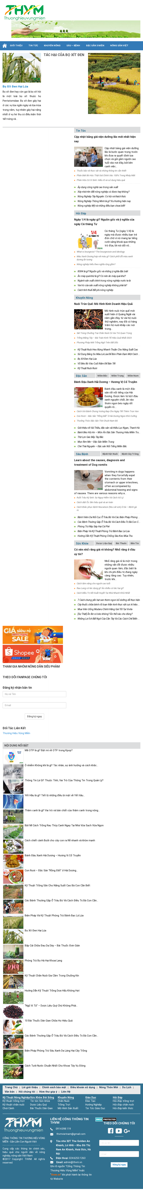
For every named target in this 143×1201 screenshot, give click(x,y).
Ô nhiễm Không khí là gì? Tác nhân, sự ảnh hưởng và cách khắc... (61, 765)
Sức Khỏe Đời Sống (42, 1097)
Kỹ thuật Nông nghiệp (16, 1097)
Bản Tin (135, 543)
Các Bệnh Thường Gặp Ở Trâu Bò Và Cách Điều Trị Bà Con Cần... (61, 900)
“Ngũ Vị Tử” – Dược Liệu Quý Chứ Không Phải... (51, 1005)
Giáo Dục (90, 1097)
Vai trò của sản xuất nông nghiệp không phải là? (102, 285)
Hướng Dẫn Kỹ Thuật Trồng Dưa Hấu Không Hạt (52, 990)
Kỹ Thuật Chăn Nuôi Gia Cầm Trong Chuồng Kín (52, 975)
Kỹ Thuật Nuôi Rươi (87, 368)
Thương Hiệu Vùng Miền (16, 733)
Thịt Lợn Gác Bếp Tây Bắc (90, 437)
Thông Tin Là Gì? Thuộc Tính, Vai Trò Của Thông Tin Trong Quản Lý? (64, 780)
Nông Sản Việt (119, 45)
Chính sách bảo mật (54, 1087)
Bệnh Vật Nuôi (110, 454)
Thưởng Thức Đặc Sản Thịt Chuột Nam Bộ (97, 420)
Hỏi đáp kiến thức (123, 1108)
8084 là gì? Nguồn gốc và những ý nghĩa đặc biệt (103, 271)
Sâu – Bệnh (73, 45)
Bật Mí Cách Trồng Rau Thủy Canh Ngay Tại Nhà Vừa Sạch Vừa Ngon (64, 825)
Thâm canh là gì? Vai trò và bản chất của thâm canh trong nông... (62, 810)
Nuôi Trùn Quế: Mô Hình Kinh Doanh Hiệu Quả (103, 304)
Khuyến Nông (52, 45)
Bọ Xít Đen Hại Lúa (15, 86)
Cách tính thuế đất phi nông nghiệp (95, 290)
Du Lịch (126, 1087)
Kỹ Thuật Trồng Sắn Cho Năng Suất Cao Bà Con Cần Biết (57, 885)
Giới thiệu (16, 45)
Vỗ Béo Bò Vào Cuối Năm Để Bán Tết (96, 363)
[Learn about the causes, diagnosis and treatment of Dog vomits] (88, 480)
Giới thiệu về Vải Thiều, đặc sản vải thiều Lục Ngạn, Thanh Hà (109, 427)
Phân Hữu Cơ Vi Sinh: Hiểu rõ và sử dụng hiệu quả (101, 180)
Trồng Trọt (64, 1104)
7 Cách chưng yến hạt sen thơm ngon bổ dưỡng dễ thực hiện (109, 600)
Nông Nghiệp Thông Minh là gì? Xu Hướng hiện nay (104, 201)
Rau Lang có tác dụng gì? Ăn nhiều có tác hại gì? (100, 588)
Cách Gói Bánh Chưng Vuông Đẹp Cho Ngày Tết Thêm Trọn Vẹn (108, 411)
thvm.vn (56, 1174)
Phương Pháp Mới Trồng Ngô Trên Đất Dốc (97, 342)
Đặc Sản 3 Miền (95, 45)
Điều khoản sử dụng (82, 1087)
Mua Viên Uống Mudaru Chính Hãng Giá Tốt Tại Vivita (105, 609)
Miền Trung (117, 375)
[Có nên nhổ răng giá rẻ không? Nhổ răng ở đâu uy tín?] (88, 569)
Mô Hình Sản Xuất (68, 1108)
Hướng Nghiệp (93, 1104)
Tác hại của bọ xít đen (64, 55)
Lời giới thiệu (30, 1087)
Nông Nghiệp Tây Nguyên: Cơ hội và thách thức (102, 196)
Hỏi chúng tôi (27, 1091)
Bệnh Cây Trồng (130, 454)
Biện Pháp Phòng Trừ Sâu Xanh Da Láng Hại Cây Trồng (56, 1050)
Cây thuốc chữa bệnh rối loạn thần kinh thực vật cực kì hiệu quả (110, 604)
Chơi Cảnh (8, 1108)
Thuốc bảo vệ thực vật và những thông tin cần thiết (101, 170)
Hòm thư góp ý (48, 1091)
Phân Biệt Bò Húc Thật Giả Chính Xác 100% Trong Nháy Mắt (106, 175)
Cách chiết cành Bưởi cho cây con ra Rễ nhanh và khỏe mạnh (60, 840)
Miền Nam (133, 375)
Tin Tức (33, 45)
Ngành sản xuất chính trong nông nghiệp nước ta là (104, 280)
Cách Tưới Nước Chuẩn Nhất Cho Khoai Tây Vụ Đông (55, 1065)
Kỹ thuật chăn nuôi (13, 1104)
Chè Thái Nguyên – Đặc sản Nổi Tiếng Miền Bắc (102, 446)
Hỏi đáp (81, 213)
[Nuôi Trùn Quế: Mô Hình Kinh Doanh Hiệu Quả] (88, 319)
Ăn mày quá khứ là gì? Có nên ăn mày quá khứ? (102, 276)
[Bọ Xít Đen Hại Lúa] (22, 67)
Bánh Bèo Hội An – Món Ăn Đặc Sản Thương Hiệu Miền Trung (109, 432)
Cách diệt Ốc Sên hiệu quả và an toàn (95, 502)
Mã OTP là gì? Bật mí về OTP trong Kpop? (49, 750)
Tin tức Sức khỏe (40, 1101)
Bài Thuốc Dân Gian (41, 1108)
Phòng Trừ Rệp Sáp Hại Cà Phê (94, 526)
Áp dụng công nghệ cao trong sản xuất (98, 187)
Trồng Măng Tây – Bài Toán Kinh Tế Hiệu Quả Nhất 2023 (104, 337)
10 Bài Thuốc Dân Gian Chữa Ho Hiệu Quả (49, 1020)
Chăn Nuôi (63, 1101)
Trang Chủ (11, 1087)
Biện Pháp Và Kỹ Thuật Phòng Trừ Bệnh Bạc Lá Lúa (104, 531)
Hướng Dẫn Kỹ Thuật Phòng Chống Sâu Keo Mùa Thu (105, 535)
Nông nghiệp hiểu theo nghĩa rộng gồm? (96, 264)
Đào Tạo (90, 1101)
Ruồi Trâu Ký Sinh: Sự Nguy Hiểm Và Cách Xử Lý (100, 497)
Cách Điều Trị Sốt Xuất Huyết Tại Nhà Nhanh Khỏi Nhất (103, 593)
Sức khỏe (82, 543)
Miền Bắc (102, 375)
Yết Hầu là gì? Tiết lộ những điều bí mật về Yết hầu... (55, 795)
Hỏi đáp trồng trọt (123, 1101)
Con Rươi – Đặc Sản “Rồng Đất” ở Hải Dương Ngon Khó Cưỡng (107, 416)
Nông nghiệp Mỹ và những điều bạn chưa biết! (101, 205)
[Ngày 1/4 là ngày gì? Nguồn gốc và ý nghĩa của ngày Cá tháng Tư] (88, 239)
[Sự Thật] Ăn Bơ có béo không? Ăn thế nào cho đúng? (105, 614)
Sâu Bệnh (82, 454)
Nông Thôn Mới (108, 1087)
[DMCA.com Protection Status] (105, 1119)
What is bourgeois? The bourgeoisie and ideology (101, 251)
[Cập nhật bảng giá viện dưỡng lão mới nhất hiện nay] (88, 157)
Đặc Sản (81, 376)
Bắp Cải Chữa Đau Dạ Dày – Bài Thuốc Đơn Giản (52, 945)
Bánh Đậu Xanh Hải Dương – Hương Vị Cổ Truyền (105, 382)
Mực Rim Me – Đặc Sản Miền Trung (96, 441)
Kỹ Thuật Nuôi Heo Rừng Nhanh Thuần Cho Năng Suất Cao (108, 349)
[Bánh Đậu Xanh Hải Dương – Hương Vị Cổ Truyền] (88, 397)
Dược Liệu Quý (104, 543)
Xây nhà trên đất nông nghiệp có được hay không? (103, 191)
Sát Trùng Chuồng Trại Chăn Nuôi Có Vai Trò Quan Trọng (104, 333)
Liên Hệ (65, 1091)
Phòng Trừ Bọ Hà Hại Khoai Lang (43, 960)
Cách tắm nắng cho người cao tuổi (93, 583)
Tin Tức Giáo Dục (95, 1108)
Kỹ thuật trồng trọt (14, 1101)
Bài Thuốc (121, 543)
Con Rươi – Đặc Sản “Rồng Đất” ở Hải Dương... (51, 870)
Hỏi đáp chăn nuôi (123, 1104)
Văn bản (9, 1091)
